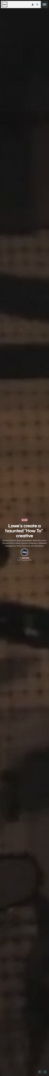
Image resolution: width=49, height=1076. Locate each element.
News (24, 520)
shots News (25, 558)
